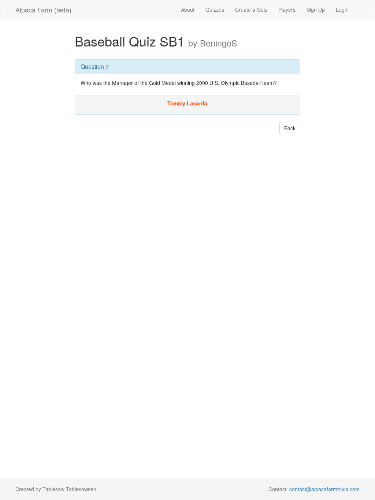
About (187, 9)
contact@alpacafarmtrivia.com (324, 489)
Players (287, 9)
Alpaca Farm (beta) (43, 9)
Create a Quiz (251, 9)
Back (290, 128)
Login (342, 9)
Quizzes (214, 9)
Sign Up (316, 9)
